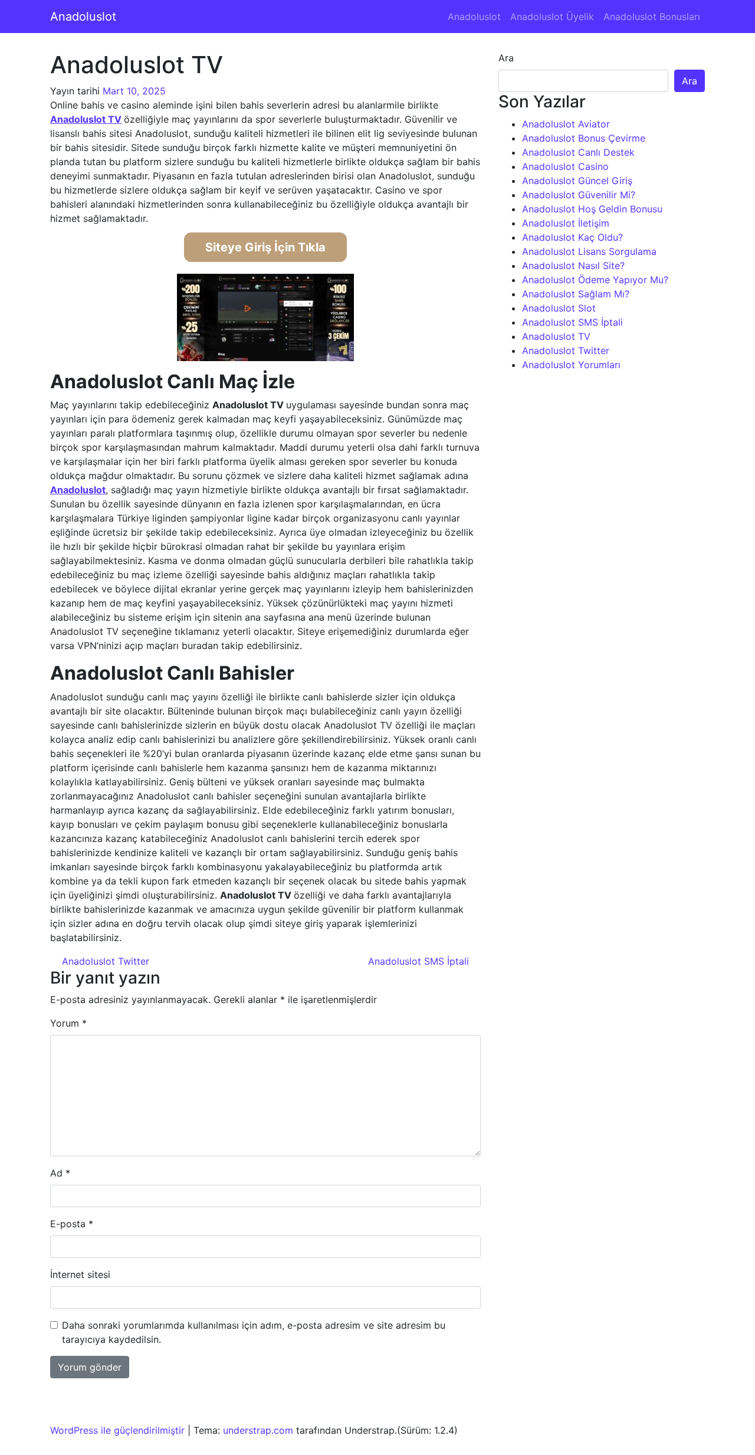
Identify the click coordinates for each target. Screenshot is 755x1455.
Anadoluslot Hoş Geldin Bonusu (592, 209)
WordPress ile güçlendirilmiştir (117, 1430)
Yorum (68, 1023)
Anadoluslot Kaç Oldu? (572, 237)
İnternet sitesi (80, 1274)
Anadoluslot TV (86, 119)
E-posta (71, 1224)
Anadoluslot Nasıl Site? (573, 265)
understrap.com (258, 1430)
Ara (506, 58)
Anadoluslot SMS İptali (420, 961)
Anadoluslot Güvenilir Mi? (578, 195)
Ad (60, 1173)
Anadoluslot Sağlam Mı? (575, 294)
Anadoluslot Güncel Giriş (577, 180)
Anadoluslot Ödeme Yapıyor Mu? (595, 280)
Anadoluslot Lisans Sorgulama (589, 251)
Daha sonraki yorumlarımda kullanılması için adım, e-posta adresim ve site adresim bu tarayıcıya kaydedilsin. (253, 1332)
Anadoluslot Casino (565, 166)
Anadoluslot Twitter (104, 961)
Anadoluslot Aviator (566, 124)
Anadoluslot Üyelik (552, 16)
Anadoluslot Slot (559, 308)
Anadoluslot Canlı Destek (578, 152)
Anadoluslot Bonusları (651, 16)
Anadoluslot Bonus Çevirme (583, 138)
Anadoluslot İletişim (565, 223)
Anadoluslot (83, 16)
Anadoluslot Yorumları (571, 365)
